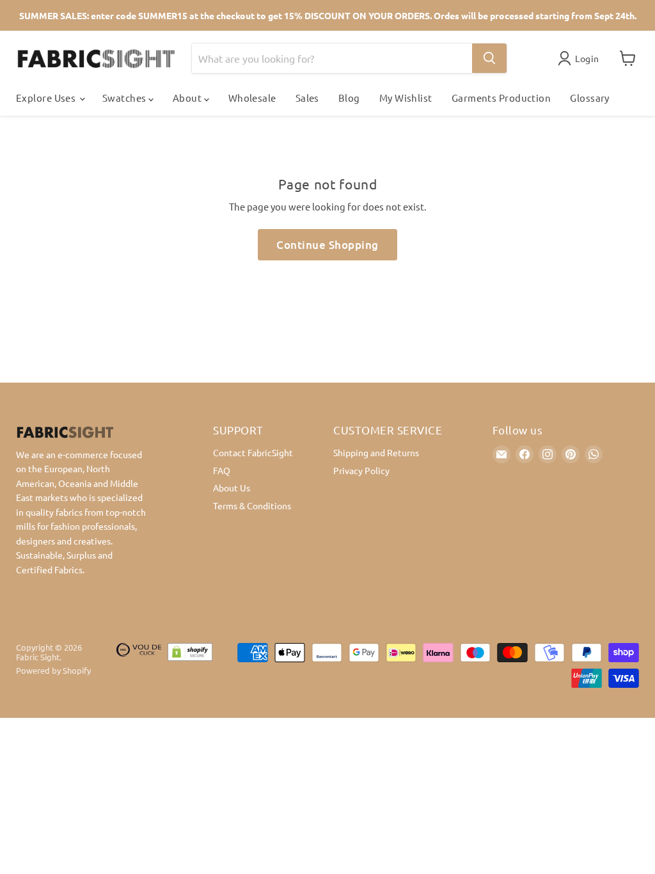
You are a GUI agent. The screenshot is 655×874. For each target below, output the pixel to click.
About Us (231, 487)
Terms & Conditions (252, 505)
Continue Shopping (327, 244)
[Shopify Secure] (190, 665)
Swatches (125, 97)
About (188, 97)
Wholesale (252, 97)
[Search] (489, 58)
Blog (349, 97)
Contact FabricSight (253, 452)
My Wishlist (405, 97)
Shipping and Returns (376, 452)
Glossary (590, 97)
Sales (307, 97)
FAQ (221, 470)
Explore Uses (47, 97)
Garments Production (501, 97)
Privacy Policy (361, 470)
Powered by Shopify (53, 670)
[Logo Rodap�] (138, 665)
